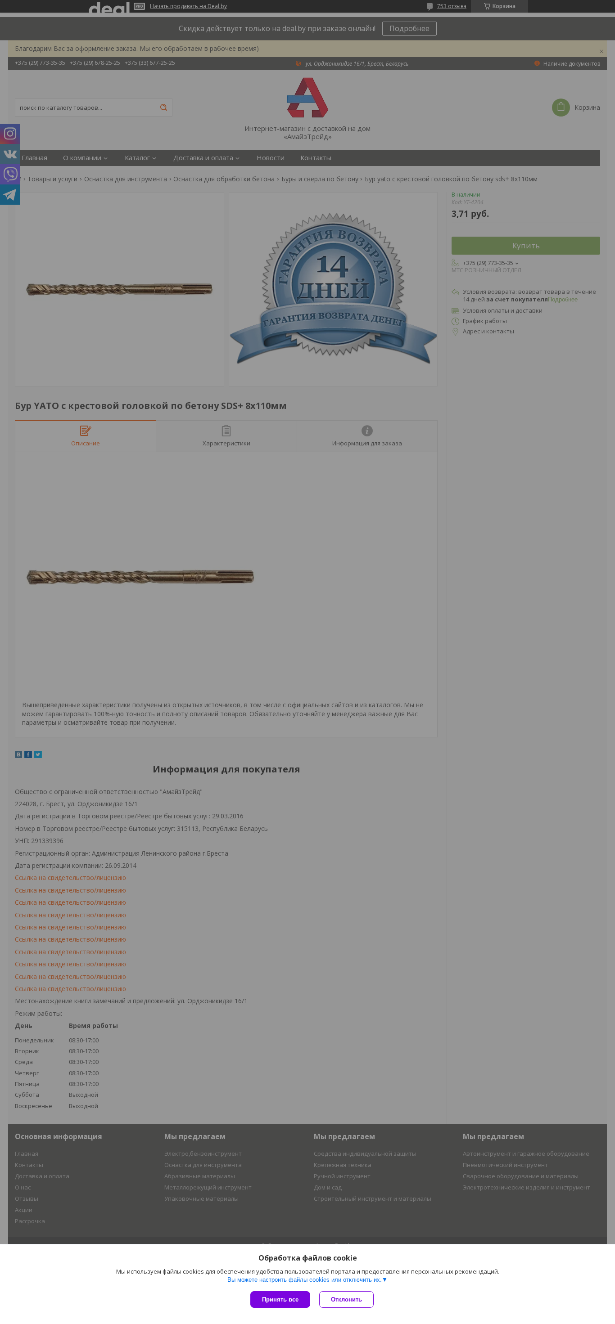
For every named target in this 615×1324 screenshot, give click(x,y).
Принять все (280, 1299)
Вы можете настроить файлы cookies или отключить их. (304, 1279)
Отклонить (346, 1299)
